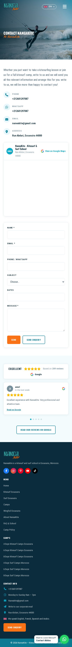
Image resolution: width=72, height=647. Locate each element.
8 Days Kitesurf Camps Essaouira (18, 556)
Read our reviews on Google (36, 429)
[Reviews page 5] (41, 419)
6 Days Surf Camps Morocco (16, 569)
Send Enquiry (34, 339)
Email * (11, 243)
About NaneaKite (11, 517)
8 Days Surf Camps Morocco (16, 575)
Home (6, 485)
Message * (13, 306)
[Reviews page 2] (33, 419)
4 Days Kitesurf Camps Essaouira (18, 544)
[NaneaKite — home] (11, 6)
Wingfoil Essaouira (11, 511)
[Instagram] (13, 471)
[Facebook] (6, 471)
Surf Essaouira (10, 498)
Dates (10, 290)
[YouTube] (28, 471)
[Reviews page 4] (38, 419)
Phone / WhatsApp (17, 259)
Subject (12, 275)
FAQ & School (9, 523)
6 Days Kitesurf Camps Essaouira (18, 550)
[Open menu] (65, 6)
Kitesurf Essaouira (11, 492)
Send (13, 339)
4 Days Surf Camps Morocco (16, 563)
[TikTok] (35, 471)
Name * (11, 227)
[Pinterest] (20, 471)
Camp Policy (9, 529)
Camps (6, 504)
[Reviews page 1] (30, 419)
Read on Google (14, 409)
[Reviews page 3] (36, 419)
